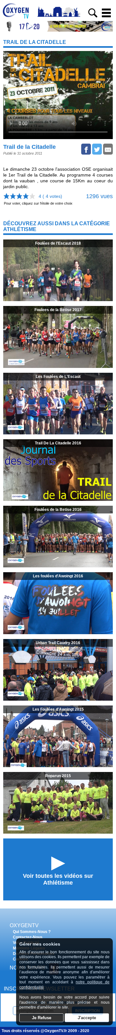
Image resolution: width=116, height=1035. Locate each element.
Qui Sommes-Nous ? (32, 931)
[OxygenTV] (18, 18)
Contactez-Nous (28, 937)
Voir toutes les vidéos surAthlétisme (58, 879)
